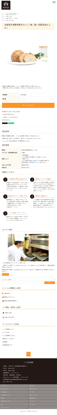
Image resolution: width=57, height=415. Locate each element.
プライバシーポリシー (5, 407)
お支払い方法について (5, 388)
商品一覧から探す (10, 20)
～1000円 (16, 18)
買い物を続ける (6, 120)
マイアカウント (32, 401)
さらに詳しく (5, 274)
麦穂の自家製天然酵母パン (12, 14)
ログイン (2, 404)
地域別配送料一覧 (32, 398)
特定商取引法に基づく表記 (6, 401)
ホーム (3, 14)
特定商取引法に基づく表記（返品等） (11, 111)
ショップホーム (3, 385)
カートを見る (31, 404)
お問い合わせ (31, 385)
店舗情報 (2, 398)
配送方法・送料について (33, 388)
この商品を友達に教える (8, 114)
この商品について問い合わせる (10, 117)
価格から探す (9, 16)
